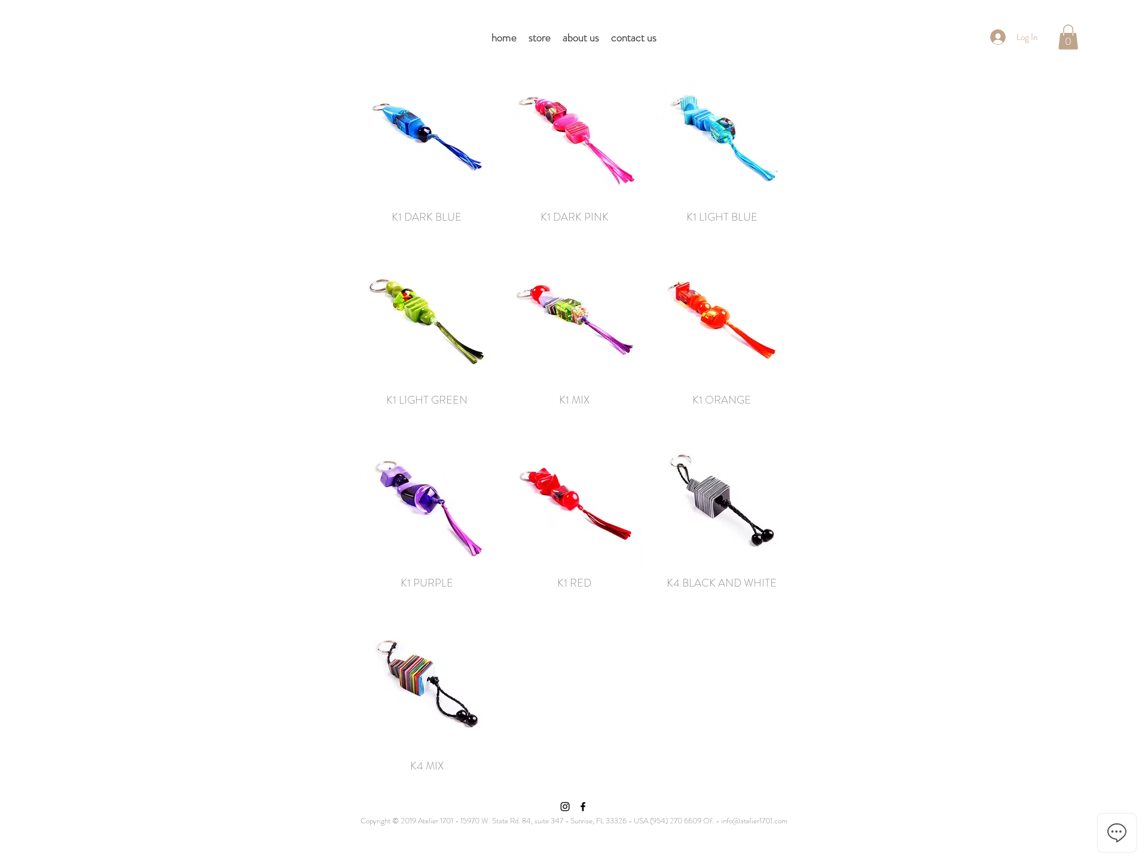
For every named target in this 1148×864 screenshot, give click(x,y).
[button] (1068, 37)
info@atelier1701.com (754, 820)
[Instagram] (565, 807)
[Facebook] (583, 807)
